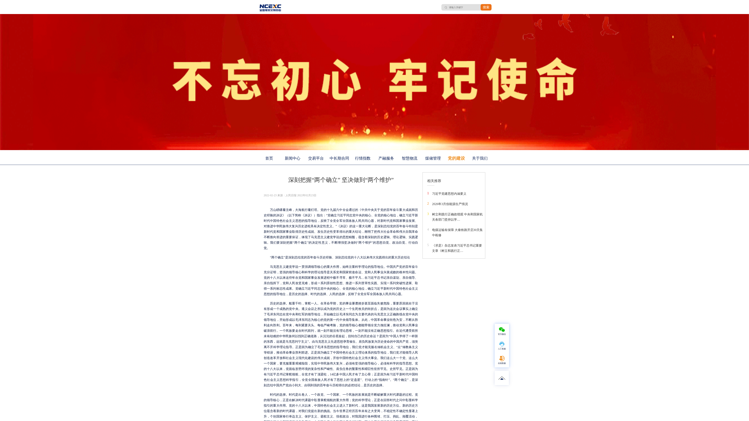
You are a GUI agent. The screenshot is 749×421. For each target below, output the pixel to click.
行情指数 (363, 158)
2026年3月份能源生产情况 (450, 204)
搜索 (486, 7)
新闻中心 (292, 158)
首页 (269, 158)
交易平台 (316, 158)
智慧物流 (409, 158)
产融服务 (386, 158)
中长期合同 (339, 158)
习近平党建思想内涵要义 (449, 193)
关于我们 (480, 158)
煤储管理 (433, 158)
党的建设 (456, 158)
